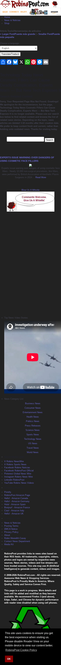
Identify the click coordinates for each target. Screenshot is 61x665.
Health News (32, 416)
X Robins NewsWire (14, 461)
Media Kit (9, 544)
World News (32, 452)
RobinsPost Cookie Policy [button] (21, 650)
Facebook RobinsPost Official (19, 470)
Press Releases (32, 425)
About (7, 535)
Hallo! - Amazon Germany (16, 501)
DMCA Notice (10, 529)
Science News (33, 430)
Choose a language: (9, 43)
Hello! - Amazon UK (14, 513)
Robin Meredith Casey (15, 538)
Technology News (32, 439)
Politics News (32, 421)
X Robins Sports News (15, 464)
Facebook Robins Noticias (17, 467)
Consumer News (33, 408)
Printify (7, 492)
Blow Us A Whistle (30, 190)
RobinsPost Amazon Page (17, 495)
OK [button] (9, 658)
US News (32, 443)
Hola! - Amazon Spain (15, 504)
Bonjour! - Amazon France (17, 507)
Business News (32, 403)
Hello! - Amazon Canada (16, 498)
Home (7, 17)
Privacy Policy (11, 532)
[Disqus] (30, 263)
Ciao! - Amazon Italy (14, 510)
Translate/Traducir (10, 54)
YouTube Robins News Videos (19, 483)
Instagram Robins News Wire (18, 476)
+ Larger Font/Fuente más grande (17, 34)
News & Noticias (12, 20)
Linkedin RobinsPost (14, 480)
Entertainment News (33, 412)
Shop (6, 23)
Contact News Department (17, 541)
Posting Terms (11, 526)
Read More (40, 177)
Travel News (33, 448)
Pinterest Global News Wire (17, 473)
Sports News (32, 434)
